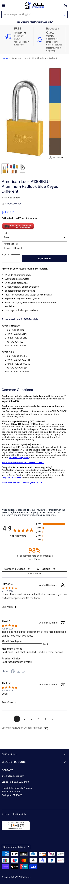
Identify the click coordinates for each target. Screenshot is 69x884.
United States (14, 846)
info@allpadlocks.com (13, 775)
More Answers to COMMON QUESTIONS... (23, 482)
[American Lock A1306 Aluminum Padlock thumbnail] (5, 169)
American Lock (13, 203)
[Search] (63, 14)
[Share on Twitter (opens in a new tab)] (18, 671)
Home (5, 58)
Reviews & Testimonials (14, 814)
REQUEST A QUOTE (19, 457)
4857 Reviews (22, 535)
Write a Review (34, 574)
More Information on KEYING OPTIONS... (23, 462)
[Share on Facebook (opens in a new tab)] (13, 671)
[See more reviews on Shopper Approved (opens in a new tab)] (23, 671)
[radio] (51, 524)
